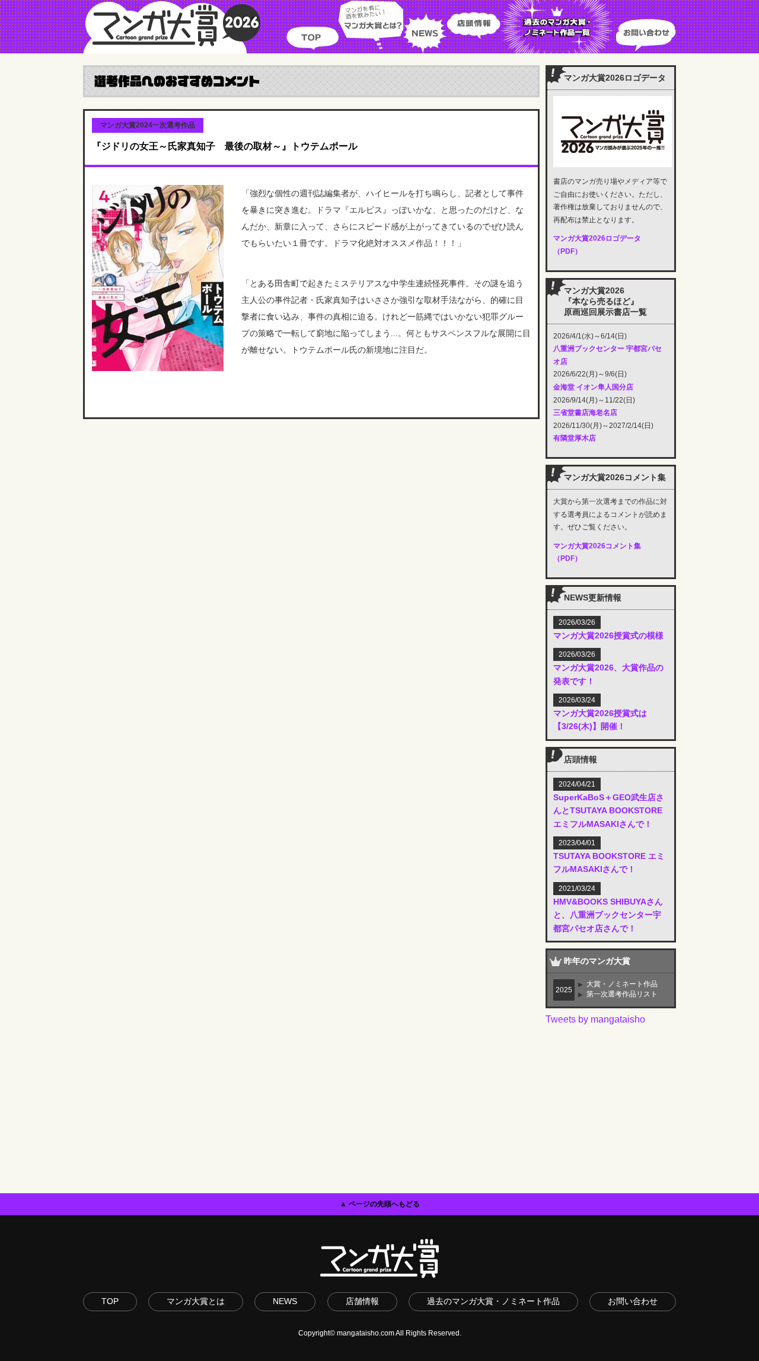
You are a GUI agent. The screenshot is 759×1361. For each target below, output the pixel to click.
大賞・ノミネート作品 (622, 984)
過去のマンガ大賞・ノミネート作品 (493, 1301)
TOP (312, 26)
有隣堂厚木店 (574, 438)
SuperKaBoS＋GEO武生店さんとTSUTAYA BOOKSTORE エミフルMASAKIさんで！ (608, 811)
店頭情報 (474, 26)
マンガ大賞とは (196, 1301)
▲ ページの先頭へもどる (380, 1204)
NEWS (425, 26)
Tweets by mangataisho (595, 1019)
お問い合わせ (646, 26)
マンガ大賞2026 (172, 26)
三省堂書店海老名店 (585, 412)
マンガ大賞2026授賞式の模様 (608, 635)
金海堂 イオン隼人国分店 (593, 387)
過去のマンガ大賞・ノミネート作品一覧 (558, 26)
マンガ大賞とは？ (371, 26)
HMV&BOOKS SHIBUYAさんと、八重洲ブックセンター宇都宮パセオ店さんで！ (608, 915)
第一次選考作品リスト (622, 994)
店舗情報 (362, 1301)
